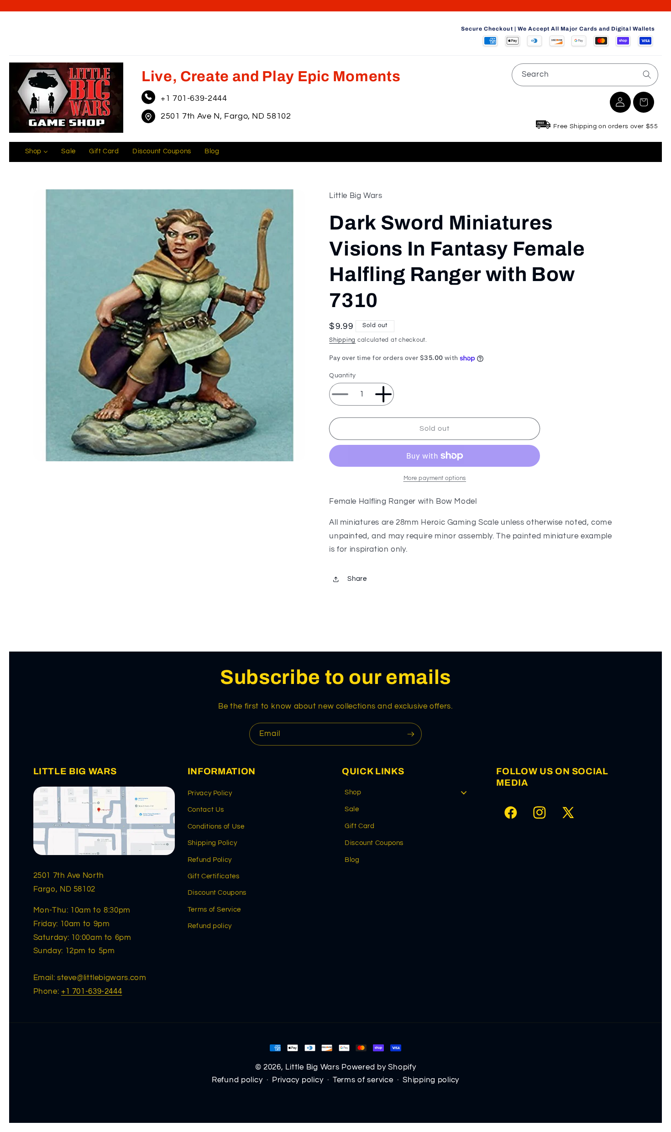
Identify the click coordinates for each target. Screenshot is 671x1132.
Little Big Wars (312, 1067)
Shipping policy (431, 1080)
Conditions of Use (216, 826)
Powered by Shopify (378, 1067)
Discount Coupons (217, 892)
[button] (643, 102)
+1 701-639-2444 (194, 98)
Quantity (342, 375)
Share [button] (357, 578)
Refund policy (210, 926)
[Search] (646, 74)
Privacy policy (297, 1080)
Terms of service (363, 1080)
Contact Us (206, 809)
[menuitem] (36, 152)
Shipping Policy (212, 843)
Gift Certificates (214, 876)
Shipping (342, 341)
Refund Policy (210, 859)
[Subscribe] (410, 734)
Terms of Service (214, 909)
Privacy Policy (210, 793)
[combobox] (585, 74)
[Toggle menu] (464, 793)
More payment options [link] (435, 478)
